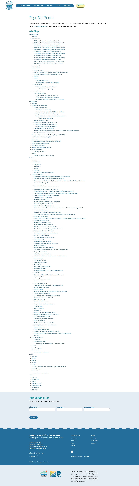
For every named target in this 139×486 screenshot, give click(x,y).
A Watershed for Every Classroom (43, 225)
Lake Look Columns (37, 174)
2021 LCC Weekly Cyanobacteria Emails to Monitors (48, 64)
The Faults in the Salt (40, 260)
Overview (34, 37)
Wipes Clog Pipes (39, 277)
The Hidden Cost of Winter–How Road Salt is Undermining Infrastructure (54, 214)
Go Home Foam (38, 258)
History (34, 360)
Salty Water (37, 310)
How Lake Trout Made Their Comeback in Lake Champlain (50, 256)
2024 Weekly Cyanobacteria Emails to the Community (49, 49)
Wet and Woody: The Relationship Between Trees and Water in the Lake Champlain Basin (59, 181)
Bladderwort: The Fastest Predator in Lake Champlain (49, 179)
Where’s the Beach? (40, 245)
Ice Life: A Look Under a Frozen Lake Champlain (47, 212)
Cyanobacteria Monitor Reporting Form (45, 122)
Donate (80, 6)
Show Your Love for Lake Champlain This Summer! (48, 229)
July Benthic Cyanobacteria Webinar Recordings (50, 112)
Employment (35, 387)
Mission (34, 358)
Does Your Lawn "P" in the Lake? (43, 197)
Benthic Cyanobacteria (40, 108)
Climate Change (36, 91)
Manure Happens (39, 308)
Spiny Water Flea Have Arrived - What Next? (46, 314)
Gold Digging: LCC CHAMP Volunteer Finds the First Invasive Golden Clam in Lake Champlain (60, 218)
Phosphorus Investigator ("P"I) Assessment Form (48, 74)
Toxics (36, 78)
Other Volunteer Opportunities (40, 143)
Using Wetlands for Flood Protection (44, 304)
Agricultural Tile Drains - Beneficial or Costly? (47, 331)
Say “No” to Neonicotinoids (41, 235)
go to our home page (40, 26)
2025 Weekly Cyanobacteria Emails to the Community (49, 47)
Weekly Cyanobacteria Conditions (43, 133)
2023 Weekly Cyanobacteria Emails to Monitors (47, 55)
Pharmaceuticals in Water (41, 329)
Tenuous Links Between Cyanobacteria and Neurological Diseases (52, 333)
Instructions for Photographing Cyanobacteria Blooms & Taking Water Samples (56, 131)
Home (93, 435)
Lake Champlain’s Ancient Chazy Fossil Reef (46, 195)
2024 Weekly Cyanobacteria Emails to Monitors (47, 51)
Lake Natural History (37, 337)
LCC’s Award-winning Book (41, 352)
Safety (36, 168)
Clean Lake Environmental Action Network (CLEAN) (46, 141)
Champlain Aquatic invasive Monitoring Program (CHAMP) (48, 135)
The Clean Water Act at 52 (41, 220)
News (33, 364)
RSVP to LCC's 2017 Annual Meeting (44, 156)
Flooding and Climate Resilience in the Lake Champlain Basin (51, 250)
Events (34, 154)
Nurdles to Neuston (39, 327)
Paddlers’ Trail (36, 162)
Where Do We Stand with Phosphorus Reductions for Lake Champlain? (54, 191)
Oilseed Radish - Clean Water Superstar (47, 82)
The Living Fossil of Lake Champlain (44, 231)
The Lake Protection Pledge (42, 316)
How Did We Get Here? (40, 283)
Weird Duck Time (39, 239)
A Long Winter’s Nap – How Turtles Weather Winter (48, 270)
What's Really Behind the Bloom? (43, 204)
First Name (34, 407)
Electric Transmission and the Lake (44, 298)
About (31, 354)
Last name (61, 407)
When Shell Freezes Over (41, 216)
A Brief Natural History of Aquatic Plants (45, 227)
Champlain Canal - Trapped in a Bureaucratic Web (48, 285)
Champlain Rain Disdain (40, 262)
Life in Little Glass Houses (41, 210)
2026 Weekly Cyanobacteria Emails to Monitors (47, 41)
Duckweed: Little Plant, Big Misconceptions (46, 243)
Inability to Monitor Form (41, 120)
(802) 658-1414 (39, 453)
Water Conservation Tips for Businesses (47, 97)
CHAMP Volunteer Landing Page (43, 137)
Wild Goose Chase (39, 185)
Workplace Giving (37, 385)
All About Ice (37, 264)
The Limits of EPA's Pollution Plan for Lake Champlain (49, 275)
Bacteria (36, 76)
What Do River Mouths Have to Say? (44, 206)
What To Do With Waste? (41, 302)
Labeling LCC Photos (40, 151)
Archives (36, 335)
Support (31, 375)
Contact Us (35, 371)
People (34, 362)
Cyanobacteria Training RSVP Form (46, 126)
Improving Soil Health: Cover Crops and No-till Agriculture (50, 291)
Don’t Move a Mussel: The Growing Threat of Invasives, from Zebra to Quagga (56, 193)
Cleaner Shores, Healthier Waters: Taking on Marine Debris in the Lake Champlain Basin (58, 208)
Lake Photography (37, 348)
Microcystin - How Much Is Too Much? (44, 312)
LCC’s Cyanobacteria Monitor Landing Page (46, 114)
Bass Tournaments (39, 321)
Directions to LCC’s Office (41, 373)
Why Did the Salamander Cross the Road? (46, 233)
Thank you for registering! (46, 89)
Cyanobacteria (36, 39)
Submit (33, 417)
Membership (35, 379)
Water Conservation (40, 93)
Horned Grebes (38, 289)
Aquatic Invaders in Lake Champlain (44, 247)
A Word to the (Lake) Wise (41, 183)
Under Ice (37, 273)
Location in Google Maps (37, 448)
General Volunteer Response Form (41, 147)
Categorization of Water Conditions (44, 128)
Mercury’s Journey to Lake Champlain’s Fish (46, 189)
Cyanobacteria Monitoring (39, 105)
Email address (89, 407)
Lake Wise (34, 139)
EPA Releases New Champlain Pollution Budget (47, 296)
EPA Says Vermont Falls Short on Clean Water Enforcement (51, 72)
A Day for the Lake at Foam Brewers (46, 87)
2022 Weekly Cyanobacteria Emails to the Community (49, 57)
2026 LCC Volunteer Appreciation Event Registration (51, 116)
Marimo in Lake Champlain (41, 287)
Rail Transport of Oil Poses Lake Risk (44, 323)
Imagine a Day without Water (42, 266)
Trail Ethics (37, 170)
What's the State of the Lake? (42, 222)
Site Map (93, 438)
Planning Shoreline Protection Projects (45, 325)
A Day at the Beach (39, 300)
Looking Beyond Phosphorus (42, 293)
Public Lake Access (37, 346)
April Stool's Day (38, 306)
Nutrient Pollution (39, 70)
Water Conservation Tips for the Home (47, 95)
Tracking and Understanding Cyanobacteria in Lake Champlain (52, 176)
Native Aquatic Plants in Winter (42, 241)
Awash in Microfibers (42, 80)
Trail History (37, 164)
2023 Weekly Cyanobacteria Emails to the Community (49, 53)
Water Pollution (36, 68)
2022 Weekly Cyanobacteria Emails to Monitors (47, 59)
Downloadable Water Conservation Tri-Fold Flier (50, 99)
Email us (34, 457)
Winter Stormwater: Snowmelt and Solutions (46, 187)
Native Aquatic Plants (40, 268)
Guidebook (37, 166)
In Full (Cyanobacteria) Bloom (42, 254)
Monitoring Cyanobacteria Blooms (44, 319)
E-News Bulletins (36, 369)
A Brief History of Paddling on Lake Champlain (47, 202)
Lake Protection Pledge (38, 145)
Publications (35, 350)
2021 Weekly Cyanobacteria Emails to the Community (49, 62)
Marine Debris (38, 85)
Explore (31, 158)
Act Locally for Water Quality (42, 279)
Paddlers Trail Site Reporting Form (43, 172)
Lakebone (37, 339)
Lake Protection (33, 34)
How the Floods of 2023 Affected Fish (44, 237)
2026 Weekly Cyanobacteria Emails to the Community (49, 43)
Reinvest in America (39, 281)
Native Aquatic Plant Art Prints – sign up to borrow (50, 344)
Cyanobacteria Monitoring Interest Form (45, 124)
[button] (24, 5)
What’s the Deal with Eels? (41, 199)
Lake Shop (35, 390)
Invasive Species (36, 66)
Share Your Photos (37, 149)
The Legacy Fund (36, 383)
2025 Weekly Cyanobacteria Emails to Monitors (47, 45)
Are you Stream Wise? (40, 252)
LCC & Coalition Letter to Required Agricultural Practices (50, 367)
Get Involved (33, 101)
